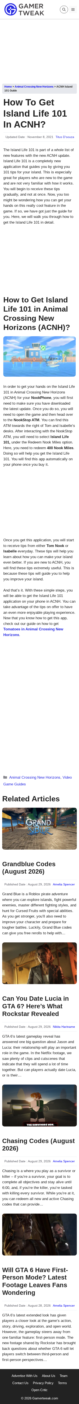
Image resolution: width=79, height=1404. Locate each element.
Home (8, 86)
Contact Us (20, 1383)
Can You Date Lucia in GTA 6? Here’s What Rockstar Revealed (35, 1006)
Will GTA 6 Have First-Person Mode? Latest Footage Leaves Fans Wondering (35, 1281)
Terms (62, 1383)
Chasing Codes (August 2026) (38, 1144)
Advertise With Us (25, 1376)
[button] (64, 9)
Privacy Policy (43, 1383)
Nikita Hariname (64, 1026)
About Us (48, 1376)
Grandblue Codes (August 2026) (29, 868)
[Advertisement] (39, 49)
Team (64, 1376)
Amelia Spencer (64, 884)
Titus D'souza (65, 137)
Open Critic (39, 1390)
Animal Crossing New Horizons (34, 86)
